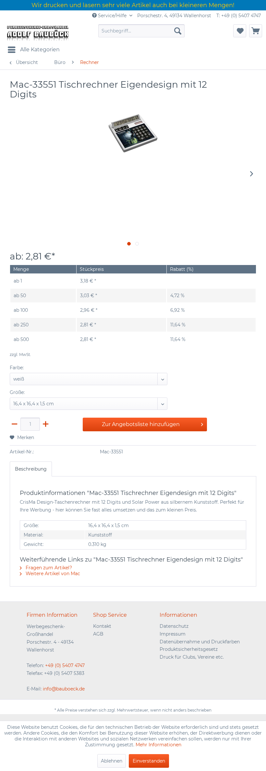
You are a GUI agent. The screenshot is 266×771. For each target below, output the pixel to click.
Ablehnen (111, 761)
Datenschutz (174, 626)
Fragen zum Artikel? (48, 568)
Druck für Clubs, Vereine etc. (192, 657)
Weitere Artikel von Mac (52, 573)
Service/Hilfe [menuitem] (112, 16)
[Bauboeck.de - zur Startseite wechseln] (37, 32)
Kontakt (102, 626)
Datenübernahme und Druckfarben (200, 642)
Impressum (173, 634)
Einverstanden (149, 761)
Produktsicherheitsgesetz (189, 649)
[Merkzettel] (239, 30)
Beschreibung (31, 469)
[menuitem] (141, 30)
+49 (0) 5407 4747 (65, 665)
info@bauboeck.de (64, 689)
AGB (98, 634)
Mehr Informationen (158, 745)
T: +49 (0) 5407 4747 (238, 16)
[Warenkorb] (255, 30)
